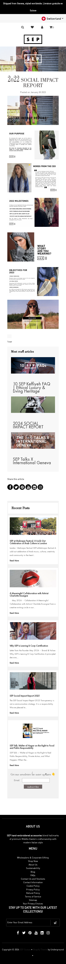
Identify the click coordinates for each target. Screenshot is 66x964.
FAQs (32, 875)
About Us (33, 864)
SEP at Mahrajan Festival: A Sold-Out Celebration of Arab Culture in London (28, 542)
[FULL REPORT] (33, 316)
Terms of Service (33, 896)
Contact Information (33, 882)
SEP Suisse (25, 949)
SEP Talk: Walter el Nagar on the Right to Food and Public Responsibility (32, 747)
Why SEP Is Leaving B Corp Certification (29, 645)
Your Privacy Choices (33, 903)
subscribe (33, 786)
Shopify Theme (40, 949)
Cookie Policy (33, 885)
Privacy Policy (33, 889)
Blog (33, 871)
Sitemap (33, 900)
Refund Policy (33, 893)
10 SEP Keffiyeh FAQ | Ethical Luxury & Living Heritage (31, 387)
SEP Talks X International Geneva (32, 461)
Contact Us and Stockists (33, 878)
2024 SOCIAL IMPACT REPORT (28, 425)
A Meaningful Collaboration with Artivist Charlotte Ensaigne (29, 594)
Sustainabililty (33, 868)
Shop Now (33, 861)
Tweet (9, 341)
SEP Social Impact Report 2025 (25, 695)
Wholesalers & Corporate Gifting (33, 857)
